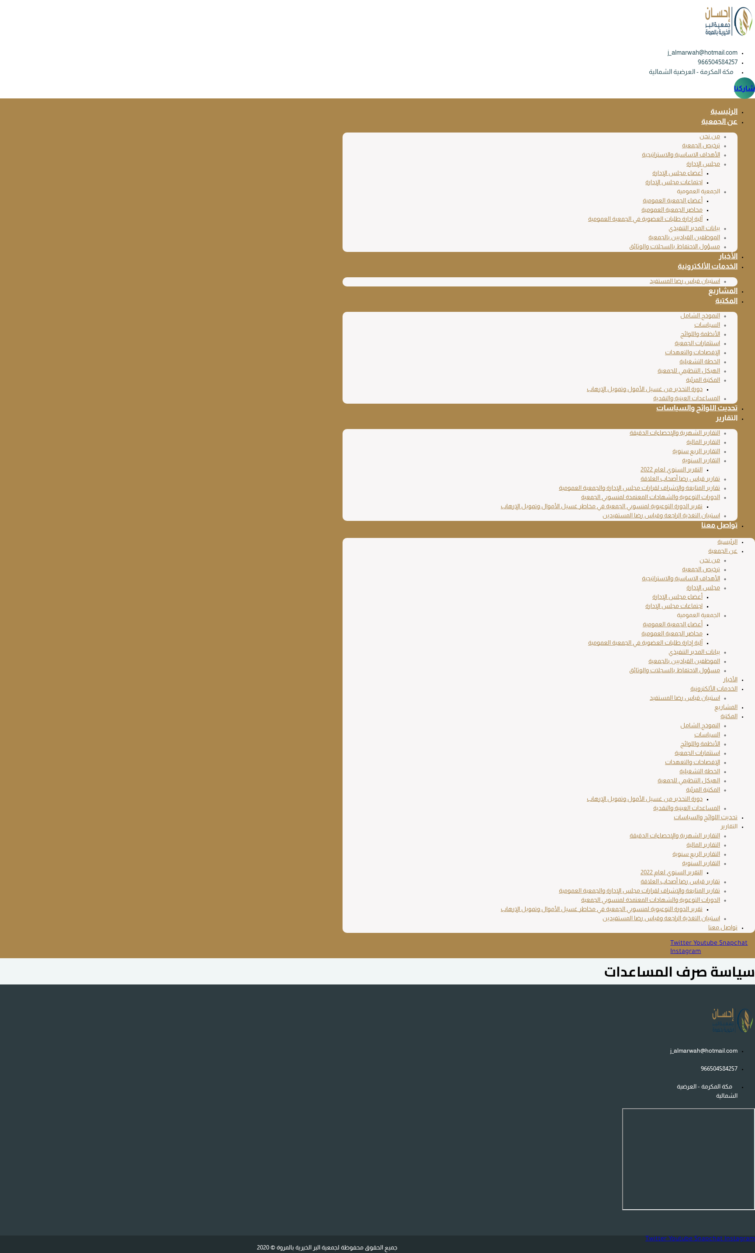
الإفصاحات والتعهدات (692, 352)
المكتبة (726, 301)
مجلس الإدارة (703, 163)
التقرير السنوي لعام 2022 (672, 469)
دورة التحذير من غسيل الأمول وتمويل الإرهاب (645, 388)
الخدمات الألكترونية (708, 266)
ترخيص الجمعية (701, 145)
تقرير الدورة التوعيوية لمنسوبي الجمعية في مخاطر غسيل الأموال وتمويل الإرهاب (602, 506)
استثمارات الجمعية (697, 342)
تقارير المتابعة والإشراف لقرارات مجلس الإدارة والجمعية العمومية (639, 487)
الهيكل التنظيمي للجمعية (689, 370)
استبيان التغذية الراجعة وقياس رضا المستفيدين (661, 515)
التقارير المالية (703, 441)
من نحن (710, 136)
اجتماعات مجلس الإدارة (674, 181)
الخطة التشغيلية (699, 361)
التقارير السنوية (701, 460)
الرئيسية (724, 111)
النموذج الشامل (700, 315)
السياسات (707, 324)
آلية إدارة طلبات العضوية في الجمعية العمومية (645, 218)
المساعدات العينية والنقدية (686, 397)
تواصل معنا (719, 525)
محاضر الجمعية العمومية (672, 209)
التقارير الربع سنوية (696, 450)
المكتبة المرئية (703, 379)
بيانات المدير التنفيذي (694, 227)
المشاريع (723, 290)
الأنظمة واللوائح (700, 333)
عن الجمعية (719, 121)
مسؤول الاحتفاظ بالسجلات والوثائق (674, 246)
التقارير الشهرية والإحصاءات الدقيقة (675, 432)
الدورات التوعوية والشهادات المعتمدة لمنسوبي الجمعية (650, 496)
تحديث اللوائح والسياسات (697, 408)
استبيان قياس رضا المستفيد (685, 280)
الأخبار (728, 256)
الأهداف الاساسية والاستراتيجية (681, 154)
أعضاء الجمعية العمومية (673, 200)
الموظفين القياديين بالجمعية (684, 237)
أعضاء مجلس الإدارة (677, 172)
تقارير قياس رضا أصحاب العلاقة (680, 478)
